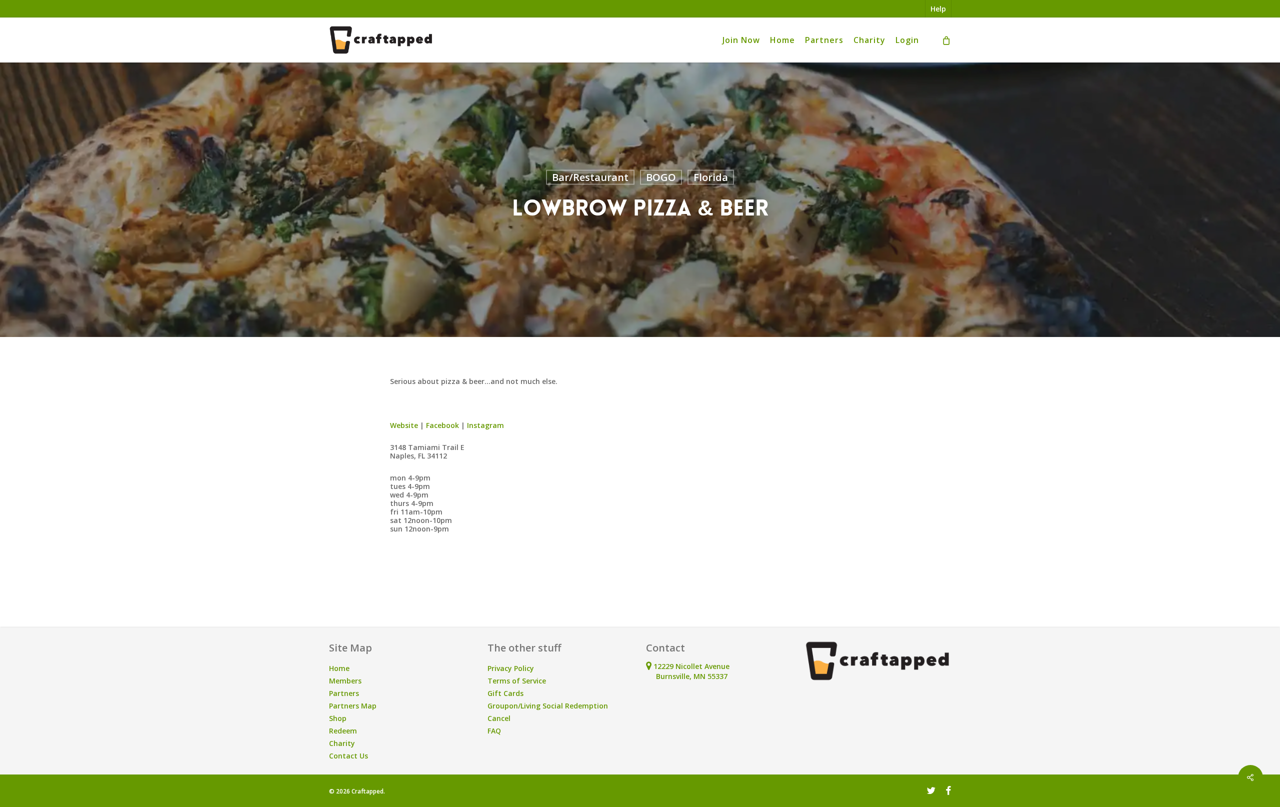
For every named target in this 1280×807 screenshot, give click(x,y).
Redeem (343, 730)
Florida (711, 177)
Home (339, 668)
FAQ (494, 730)
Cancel (499, 718)
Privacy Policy (511, 668)
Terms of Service (517, 680)
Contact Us (348, 756)
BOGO (661, 177)
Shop (337, 718)
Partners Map (352, 706)
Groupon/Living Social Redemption (548, 706)
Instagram (485, 425)
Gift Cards (506, 693)
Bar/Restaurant (590, 177)
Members (345, 680)
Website (404, 425)
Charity (342, 743)
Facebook (442, 425)
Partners (344, 693)
